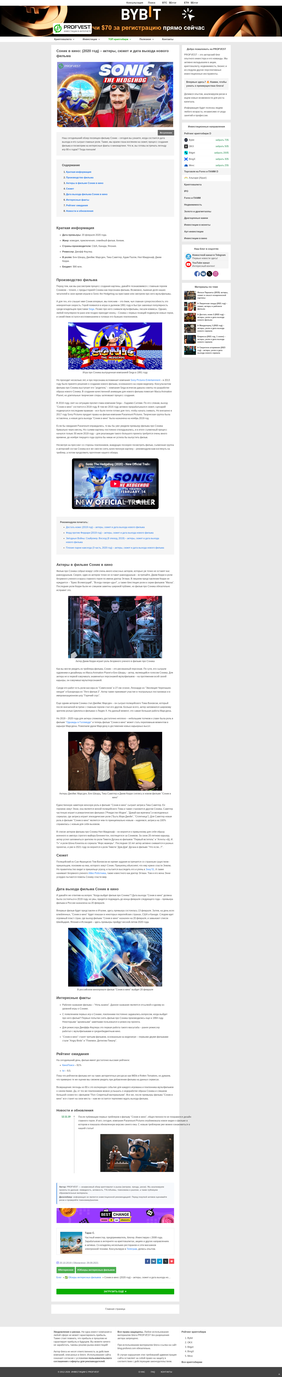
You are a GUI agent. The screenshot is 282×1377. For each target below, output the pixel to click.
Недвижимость (193, 204)
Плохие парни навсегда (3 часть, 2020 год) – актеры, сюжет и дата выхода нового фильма (115, 547)
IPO (186, 191)
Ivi (63, 1070)
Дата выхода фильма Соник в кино (87, 194)
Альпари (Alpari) (198, 178)
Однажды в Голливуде (79, 722)
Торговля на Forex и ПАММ (200, 171)
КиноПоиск (68, 1065)
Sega (91, 309)
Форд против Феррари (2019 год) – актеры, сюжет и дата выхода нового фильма (109, 533)
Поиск (151, 2)
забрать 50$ (222, 146)
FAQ (153, 1372)
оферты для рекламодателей (87, 1361)
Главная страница (115, 1309)
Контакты (167, 39)
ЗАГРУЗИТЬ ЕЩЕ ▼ (115, 1291)
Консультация (134, 2)
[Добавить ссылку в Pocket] (171, 1261)
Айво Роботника (97, 873)
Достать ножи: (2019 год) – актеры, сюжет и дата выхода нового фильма (105, 527)
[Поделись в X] (165, 1261)
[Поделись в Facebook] (147, 1261)
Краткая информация (78, 172)
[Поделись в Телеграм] (159, 1261)
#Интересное (65, 1270)
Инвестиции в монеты (197, 225)
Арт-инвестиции (193, 231)
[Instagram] (215, 274)
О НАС (142, 1372)
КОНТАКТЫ (166, 1372)
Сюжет (70, 188)
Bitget (192, 152)
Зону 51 (150, 869)
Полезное (146, 39)
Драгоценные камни (196, 218)
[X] (209, 274)
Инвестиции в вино (195, 238)
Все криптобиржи (192, 1362)
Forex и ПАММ (192, 198)
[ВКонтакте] (203, 274)
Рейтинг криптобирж (196, 133)
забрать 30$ (222, 159)
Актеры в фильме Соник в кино (84, 183)
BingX (192, 159)
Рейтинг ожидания (77, 205)
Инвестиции (90, 39)
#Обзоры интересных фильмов (96, 1270)
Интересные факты (77, 200)
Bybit (191, 140)
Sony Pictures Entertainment (145, 380)
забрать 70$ (222, 140)
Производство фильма (79, 177)
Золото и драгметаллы (197, 211)
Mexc (191, 165)
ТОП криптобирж (118, 39)
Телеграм (132, 1249)
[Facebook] (197, 274)
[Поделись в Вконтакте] (153, 1261)
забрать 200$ (221, 152)
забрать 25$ (222, 165)
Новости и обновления (79, 211)
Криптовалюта (63, 39)
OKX (191, 146)
